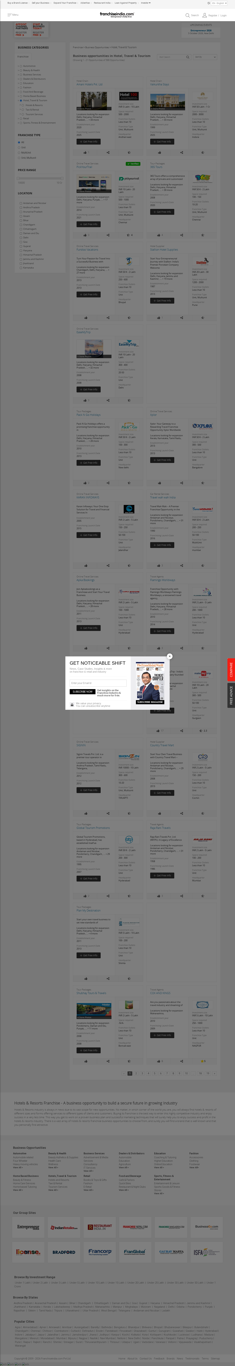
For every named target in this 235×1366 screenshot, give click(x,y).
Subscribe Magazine (150, 702)
